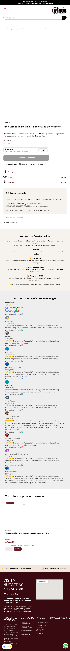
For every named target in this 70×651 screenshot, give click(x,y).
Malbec (19, 29)
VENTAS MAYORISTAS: (27, 633)
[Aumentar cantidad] (12, 549)
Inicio (5, 29)
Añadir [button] (17, 549)
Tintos (14, 29)
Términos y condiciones (40, 632)
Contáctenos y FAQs (42, 622)
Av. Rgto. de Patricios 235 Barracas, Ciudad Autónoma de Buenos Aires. (11, 634)
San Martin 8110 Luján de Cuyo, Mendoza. (11, 629)
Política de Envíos (41, 625)
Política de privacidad (42, 636)
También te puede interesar (24, 496)
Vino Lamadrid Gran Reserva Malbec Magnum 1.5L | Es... (27, 533)
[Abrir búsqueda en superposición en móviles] (34, 18)
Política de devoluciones (40, 628)
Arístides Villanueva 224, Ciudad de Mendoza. (10, 625)
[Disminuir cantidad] (6, 549)
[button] (3, 527)
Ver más (6, 143)
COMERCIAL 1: (26, 623)
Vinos (9, 29)
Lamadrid (6, 122)
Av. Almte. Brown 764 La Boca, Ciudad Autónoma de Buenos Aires (11, 640)
